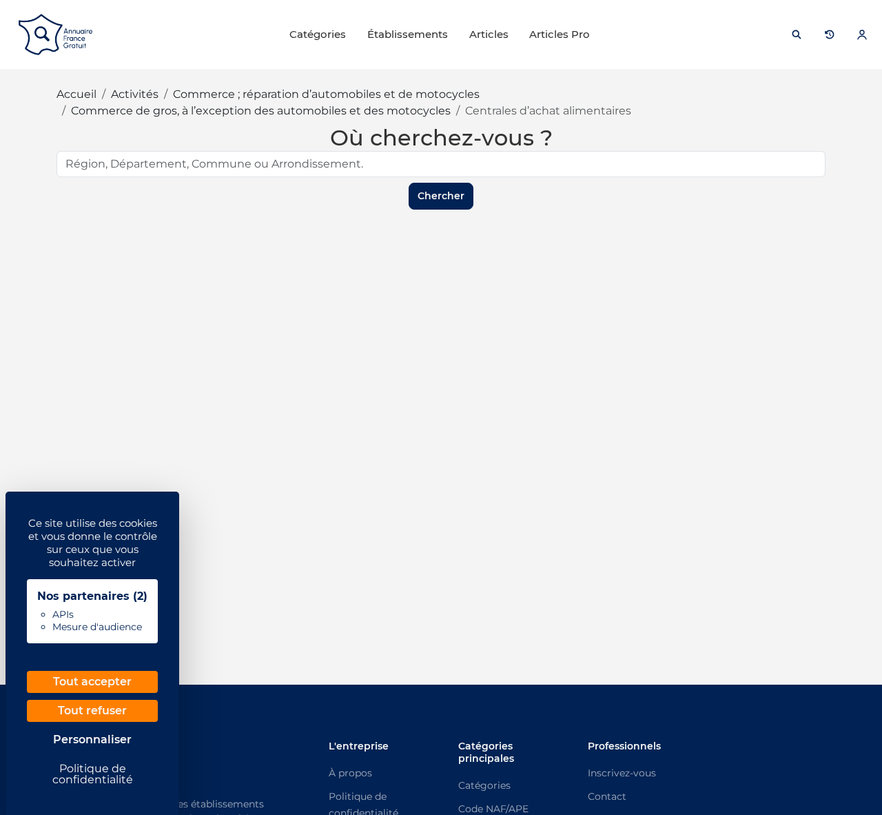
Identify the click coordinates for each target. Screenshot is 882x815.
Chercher (441, 196)
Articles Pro (559, 34)
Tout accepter (92, 681)
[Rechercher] (796, 34)
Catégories (317, 34)
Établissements (407, 34)
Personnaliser (92, 739)
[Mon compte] (862, 34)
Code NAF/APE (493, 809)
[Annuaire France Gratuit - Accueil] (55, 34)
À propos (350, 773)
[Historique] (829, 34)
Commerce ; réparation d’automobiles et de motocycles (326, 94)
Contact (607, 796)
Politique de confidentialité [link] (92, 774)
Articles (489, 34)
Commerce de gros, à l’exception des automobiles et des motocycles (261, 110)
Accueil (76, 94)
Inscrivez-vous (622, 773)
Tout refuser (92, 710)
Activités (134, 94)
